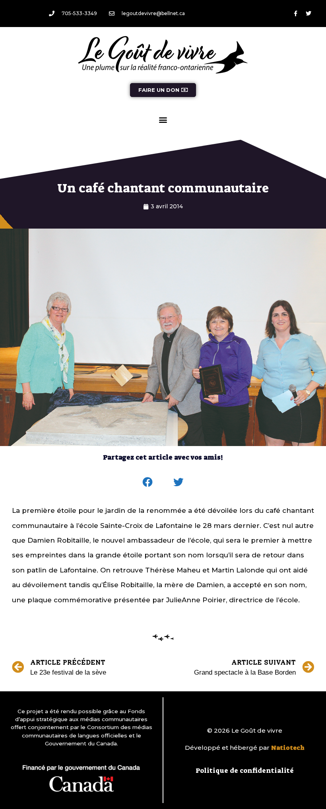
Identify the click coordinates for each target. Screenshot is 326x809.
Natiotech (288, 748)
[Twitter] (308, 13)
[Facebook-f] (295, 13)
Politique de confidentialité (245, 770)
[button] (163, 119)
